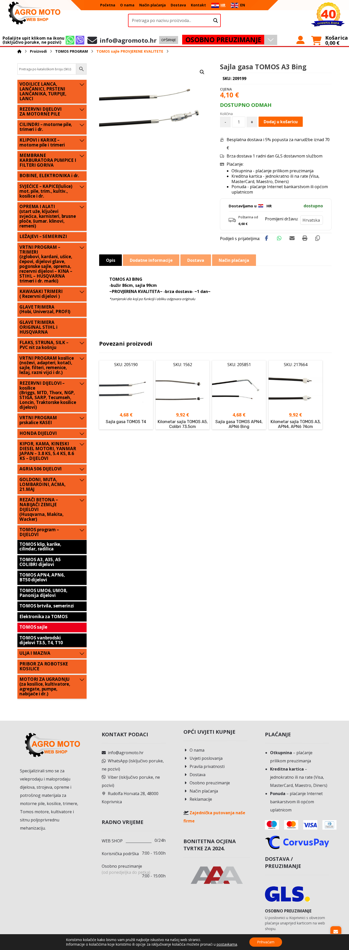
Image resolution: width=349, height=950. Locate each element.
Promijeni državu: (281, 219)
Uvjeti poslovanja (206, 758)
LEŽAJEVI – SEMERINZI (43, 236)
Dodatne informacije (151, 260)
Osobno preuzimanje (210, 783)
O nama (197, 750)
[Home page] (19, 51)
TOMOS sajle (33, 627)
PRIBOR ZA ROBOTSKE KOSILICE (43, 666)
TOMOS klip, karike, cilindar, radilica (40, 546)
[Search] (215, 20)
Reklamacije (201, 799)
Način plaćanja (204, 791)
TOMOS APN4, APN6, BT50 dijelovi (42, 577)
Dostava (197, 774)
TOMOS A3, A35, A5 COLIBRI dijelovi (40, 562)
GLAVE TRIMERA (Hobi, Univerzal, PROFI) (44, 309)
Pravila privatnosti (207, 766)
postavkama (227, 944)
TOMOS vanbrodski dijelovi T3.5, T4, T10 (41, 640)
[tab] (110, 260)
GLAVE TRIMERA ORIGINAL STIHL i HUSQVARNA (38, 327)
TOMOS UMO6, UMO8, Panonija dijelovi (43, 592)
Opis (110, 260)
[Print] (305, 238)
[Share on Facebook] (266, 238)
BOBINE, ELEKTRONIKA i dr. (49, 175)
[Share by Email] (292, 238)
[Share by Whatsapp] (279, 238)
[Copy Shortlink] (317, 238)
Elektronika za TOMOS (43, 616)
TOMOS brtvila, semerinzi (46, 606)
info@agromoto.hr (126, 752)
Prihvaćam (265, 942)
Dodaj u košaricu (281, 122)
